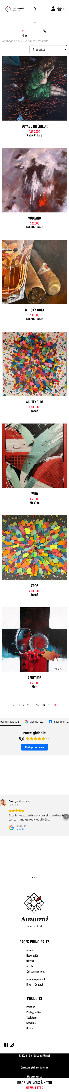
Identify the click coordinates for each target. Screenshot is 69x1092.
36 (43, 705)
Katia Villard (34, 135)
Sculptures (32, 1018)
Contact (39, 984)
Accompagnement (35, 979)
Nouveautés (32, 955)
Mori (35, 686)
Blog (28, 984)
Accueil (30, 950)
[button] (3, 816)
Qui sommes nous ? (36, 973)
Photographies (33, 1012)
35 (37, 705)
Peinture (30, 1007)
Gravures (31, 1023)
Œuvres (30, 961)
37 (49, 705)
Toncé (34, 410)
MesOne (34, 502)
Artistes (30, 966)
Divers (29, 1028)
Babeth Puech (34, 227)
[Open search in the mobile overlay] (34, 8)
